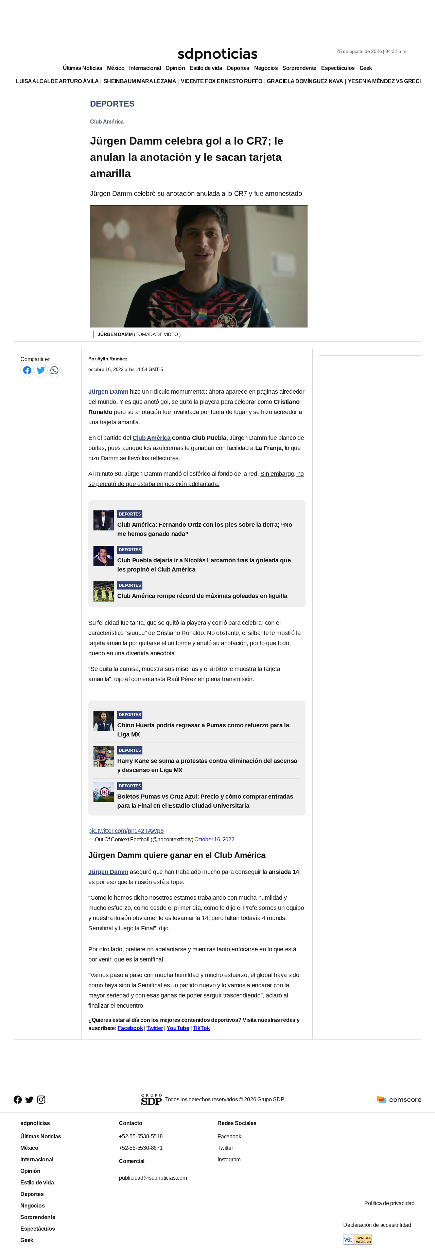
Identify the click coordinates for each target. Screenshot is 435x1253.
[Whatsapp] (54, 370)
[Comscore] (399, 1099)
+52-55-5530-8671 (141, 1148)
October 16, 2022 (214, 839)
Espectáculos (338, 68)
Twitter (154, 1028)
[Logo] (217, 54)
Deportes (238, 68)
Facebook (130, 1028)
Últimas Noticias (82, 68)
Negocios (266, 68)
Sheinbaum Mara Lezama (140, 81)
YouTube (178, 1028)
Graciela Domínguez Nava (305, 81)
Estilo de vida (206, 68)
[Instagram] (41, 1100)
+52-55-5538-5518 (141, 1136)
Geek (366, 68)
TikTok (201, 1028)
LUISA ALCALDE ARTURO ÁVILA (57, 81)
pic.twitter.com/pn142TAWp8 (126, 830)
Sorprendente (299, 68)
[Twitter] (41, 370)
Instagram (229, 1159)
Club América (107, 122)
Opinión (175, 68)
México (115, 68)
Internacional (145, 68)
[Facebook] (27, 370)
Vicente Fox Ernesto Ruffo (221, 81)
